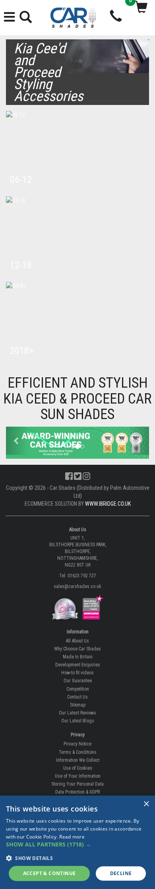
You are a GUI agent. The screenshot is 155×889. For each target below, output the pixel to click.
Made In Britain (78, 657)
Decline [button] (121, 873)
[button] (16, 441)
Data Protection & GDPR (77, 792)
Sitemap (77, 705)
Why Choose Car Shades (77, 649)
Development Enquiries (77, 665)
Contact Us (77, 697)
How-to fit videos (77, 672)
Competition (77, 689)
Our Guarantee (78, 680)
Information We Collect (77, 760)
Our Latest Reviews (77, 713)
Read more (72, 836)
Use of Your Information (78, 776)
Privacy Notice (77, 744)
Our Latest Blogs (77, 721)
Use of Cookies (77, 768)
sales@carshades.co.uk (77, 586)
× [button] (146, 804)
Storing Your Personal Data (77, 784)
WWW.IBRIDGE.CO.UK (108, 504)
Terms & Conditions (78, 752)
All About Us (77, 641)
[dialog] (77, 842)
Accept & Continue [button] (49, 873)
